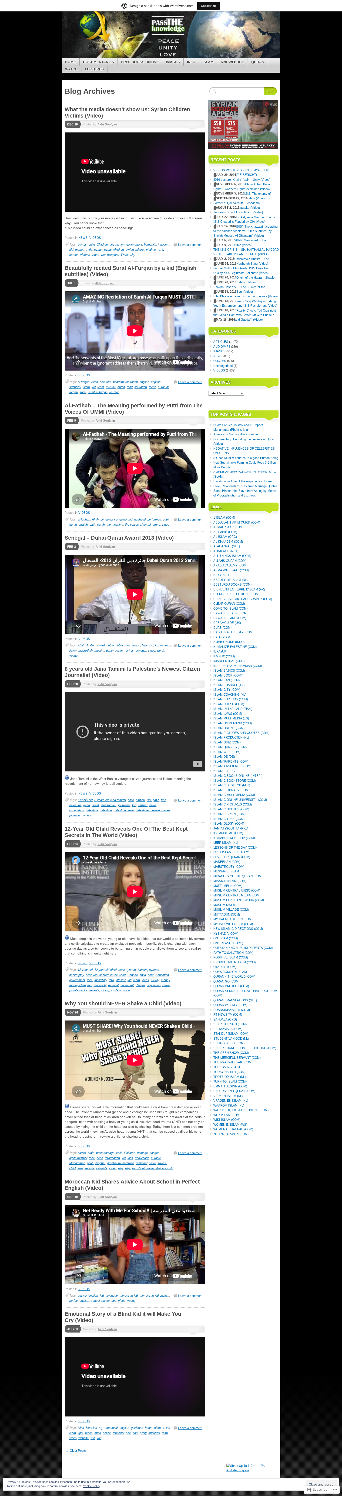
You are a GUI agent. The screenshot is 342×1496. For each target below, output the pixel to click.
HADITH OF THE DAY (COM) (233, 632)
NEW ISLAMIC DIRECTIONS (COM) (238, 928)
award (101, 645)
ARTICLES (220, 342)
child (92, 244)
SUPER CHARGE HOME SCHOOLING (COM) (244, 1048)
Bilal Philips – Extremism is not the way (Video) (245, 296)
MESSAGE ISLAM (226, 871)
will (93, 1438)
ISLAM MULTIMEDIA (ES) (231, 718)
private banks (78, 990)
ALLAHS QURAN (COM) (229, 560)
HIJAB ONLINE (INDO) (229, 642)
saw (80, 1168)
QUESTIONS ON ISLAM (230, 972)
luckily (155, 980)
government (134, 244)
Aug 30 (72, 1329)
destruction (117, 244)
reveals (94, 990)
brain (91, 1153)
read (130, 387)
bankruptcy (76, 975)
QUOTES (219, 361)
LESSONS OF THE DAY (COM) (235, 847)
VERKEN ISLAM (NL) (228, 1096)
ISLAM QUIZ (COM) (227, 742)
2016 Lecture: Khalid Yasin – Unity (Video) (241, 179)
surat (83, 392)
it (163, 1428)
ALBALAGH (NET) (225, 551)
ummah (114, 392)
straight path (87, 524)
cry (101, 1428)
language (112, 1295)
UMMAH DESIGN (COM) (230, 1086)
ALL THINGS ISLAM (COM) (232, 556)
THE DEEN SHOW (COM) (231, 1053)
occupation (76, 810)
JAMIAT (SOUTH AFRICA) (231, 828)
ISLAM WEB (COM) (226, 752)
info (111, 980)
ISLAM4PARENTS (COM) (230, 761)
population (154, 985)
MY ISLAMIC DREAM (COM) (233, 924)
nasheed (140, 519)
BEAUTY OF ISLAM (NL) (230, 580)
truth (165, 1433)
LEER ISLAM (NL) (225, 842)
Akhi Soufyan (107, 124)
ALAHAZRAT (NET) (226, 546)
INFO (191, 62)
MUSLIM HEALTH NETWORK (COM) (238, 900)
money (79, 249)
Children (102, 244)
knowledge (142, 1158)
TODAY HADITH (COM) (229, 1072)
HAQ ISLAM (221, 637)
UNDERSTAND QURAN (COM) (234, 1091)
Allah (94, 382)
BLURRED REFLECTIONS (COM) (236, 594)
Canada (132, 975)
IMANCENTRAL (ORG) (229, 661)
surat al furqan (97, 392)
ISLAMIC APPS (224, 771)
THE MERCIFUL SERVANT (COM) (237, 1057)
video (95, 255)
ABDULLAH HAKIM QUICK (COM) (236, 522)
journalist (124, 805)
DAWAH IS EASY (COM (230, 613)
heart (148, 1428)
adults (82, 1153)
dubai (110, 645)
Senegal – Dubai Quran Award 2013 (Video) (119, 538)
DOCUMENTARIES (98, 62)
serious (89, 1168)
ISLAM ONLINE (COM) (229, 728)
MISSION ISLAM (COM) (229, 881)
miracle (156, 1158)
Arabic (90, 645)
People (140, 985)
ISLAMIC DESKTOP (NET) (231, 785)
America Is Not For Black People (235, 434)
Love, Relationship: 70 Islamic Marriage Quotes (245, 486)
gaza (86, 805)
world (126, 990)
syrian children (114, 249)
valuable (101, 1168)
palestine (106, 810)
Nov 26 (72, 1012)
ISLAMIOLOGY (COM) (228, 823)
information (112, 1158)
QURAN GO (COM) (226, 981)
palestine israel (124, 810)
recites (129, 650)
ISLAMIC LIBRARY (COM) (231, 790)
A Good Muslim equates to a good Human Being (245, 458)
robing (105, 990)
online (107, 1433)
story (143, 1433)
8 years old (85, 800)
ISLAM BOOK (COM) (227, 675)
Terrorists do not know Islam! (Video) (238, 212)
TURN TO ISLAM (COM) (230, 1081)
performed (154, 519)
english (144, 382)
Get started (208, 5)
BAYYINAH (221, 575)
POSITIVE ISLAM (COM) (230, 957)
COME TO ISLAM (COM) (230, 608)
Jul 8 (71, 283)
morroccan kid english (154, 1295)
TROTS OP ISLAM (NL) (229, 1077)
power (166, 985)
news (152, 805)
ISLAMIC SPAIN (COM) (229, 814)
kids (130, 1158)
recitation (140, 387)
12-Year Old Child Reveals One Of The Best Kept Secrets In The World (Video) (126, 832)
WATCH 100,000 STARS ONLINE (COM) (240, 1110)
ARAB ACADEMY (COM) (230, 565)
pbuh (90, 1163)
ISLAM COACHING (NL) (229, 694)
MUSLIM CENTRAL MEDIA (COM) (236, 895)
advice (82, 1295)
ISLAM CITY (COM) (226, 689)
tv (159, 249)
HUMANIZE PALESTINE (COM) (235, 647)
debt (151, 975)
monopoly (100, 985)
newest (143, 805)
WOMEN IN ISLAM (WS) (230, 1124)
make (89, 1433)
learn (100, 387)
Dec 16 (72, 124)
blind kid (91, 1428)
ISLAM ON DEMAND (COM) (232, 723)
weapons (113, 255)
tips (113, 1300)
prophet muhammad (120, 1163)
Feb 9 (71, 420)
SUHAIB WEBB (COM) (229, 1043)
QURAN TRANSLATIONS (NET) (235, 1000)
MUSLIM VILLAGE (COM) (231, 909)
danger (154, 1153)
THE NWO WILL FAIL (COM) (232, 1062)
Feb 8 (71, 546)
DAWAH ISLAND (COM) (229, 618)
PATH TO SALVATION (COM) (233, 953)
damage (142, 1153)
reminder (141, 1163)
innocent (163, 244)
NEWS (82, 237)
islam (86, 387)
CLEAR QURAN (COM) (229, 603)
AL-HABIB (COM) (225, 532)
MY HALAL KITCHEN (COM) (232, 919)
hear (145, 645)
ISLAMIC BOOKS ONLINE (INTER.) (237, 776)
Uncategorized (223, 366)
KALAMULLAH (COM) (228, 833)
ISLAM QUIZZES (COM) (230, 747)
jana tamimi (108, 805)
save (152, 1163)
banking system (148, 970)
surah (101, 524)
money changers (80, 985)
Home (70, 62)
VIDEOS (95, 237)
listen (73, 650)
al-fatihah (84, 519)
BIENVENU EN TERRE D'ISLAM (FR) (239, 589)
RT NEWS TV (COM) (227, 1014)
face (92, 1158)
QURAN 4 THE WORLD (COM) (234, 976)
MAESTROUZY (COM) (228, 866)
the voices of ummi (138, 524)
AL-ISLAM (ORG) (225, 536)
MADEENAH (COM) (226, 862)
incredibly (100, 980)
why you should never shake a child (149, 1168)
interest (121, 980)
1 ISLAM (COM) (224, 517)
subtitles (154, 1433)
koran (159, 645)
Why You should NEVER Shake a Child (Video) (123, 1003)
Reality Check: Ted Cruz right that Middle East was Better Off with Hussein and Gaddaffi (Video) (244, 315)
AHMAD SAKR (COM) (228, 527)
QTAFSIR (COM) (224, 967)
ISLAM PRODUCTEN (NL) (231, 737)
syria (89, 249)
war (103, 255)
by (102, 519)
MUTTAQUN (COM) (226, 914)
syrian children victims (141, 249)
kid (71, 249)
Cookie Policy (91, 1486)
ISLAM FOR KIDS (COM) (230, 699)
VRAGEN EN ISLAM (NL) (230, 1100)
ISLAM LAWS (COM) (227, 713)
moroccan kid (129, 1295)
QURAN (257, 62)
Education (162, 975)
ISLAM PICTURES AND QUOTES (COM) (241, 733)
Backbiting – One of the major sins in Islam (242, 481)
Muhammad (77, 1163)
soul (135, 1433)
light (80, 1433)
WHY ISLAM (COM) (226, 1115)
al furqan (83, 382)
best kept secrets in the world (106, 975)
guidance (111, 519)
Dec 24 (72, 844)
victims (85, 255)
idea (90, 980)
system (116, 990)
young (73, 655)
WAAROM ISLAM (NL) (228, 1105)
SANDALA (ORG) (225, 1019)
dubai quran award (128, 645)
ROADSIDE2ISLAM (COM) (231, 1010)
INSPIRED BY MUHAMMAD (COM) (237, 666)
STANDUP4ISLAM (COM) (230, 1033)
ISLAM (208, 62)
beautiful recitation (125, 382)
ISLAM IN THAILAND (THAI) (232, 709)
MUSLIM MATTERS (227, 905)
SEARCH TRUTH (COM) (230, 1024)
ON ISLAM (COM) (225, 938)
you (99, 1438)
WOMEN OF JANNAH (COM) (233, 1129)
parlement (127, 985)
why (132, 255)
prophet (100, 1163)
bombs (82, 244)
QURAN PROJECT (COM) (231, 986)
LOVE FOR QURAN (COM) (231, 857)
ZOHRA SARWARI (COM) (230, 1134)
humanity (150, 244)
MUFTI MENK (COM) (227, 886)
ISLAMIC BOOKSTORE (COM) (234, 780)
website (83, 1438)
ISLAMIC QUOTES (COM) (231, 809)
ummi (156, 524)
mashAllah (85, 650)
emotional (111, 1428)
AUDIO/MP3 (221, 346)
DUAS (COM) (222, 627)
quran (121, 387)
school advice (100, 1300)
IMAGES (173, 62)
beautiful (105, 382)
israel (95, 805)
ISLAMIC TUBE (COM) (229, 819)
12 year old (85, 970)
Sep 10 (72, 1197)
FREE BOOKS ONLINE (140, 62)
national (113, 985)
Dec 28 (72, 684)
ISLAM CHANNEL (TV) (229, 685)
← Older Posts (76, 1450)
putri (166, 519)
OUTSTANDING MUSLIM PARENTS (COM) (243, 948)
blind (81, 1428)
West (124, 255)
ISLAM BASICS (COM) (229, 670)
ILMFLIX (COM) (224, 656)
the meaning (115, 524)
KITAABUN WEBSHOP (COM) (234, 838)
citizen (140, 800)
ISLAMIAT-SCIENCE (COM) (232, 766)
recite (152, 387)
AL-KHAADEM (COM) (228, 541)
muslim (111, 387)
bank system (127, 970)
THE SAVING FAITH (227, 1067)
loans (145, 980)
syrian (98, 249)
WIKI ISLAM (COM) (226, 1119)
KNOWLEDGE (232, 62)
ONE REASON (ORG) (228, 943)
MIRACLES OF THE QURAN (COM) (237, 876)
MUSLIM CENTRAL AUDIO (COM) (236, 890)
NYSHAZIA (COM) (225, 933)
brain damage (105, 1153)
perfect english (79, 1300)
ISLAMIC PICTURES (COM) (232, 804)
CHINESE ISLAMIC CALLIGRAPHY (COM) (242, 599)
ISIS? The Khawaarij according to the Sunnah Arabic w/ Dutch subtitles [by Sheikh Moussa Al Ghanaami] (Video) (245, 231)
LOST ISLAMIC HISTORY (231, 852)
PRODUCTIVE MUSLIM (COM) (234, 962)
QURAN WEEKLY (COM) (230, 1005)
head (100, 1158)
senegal (141, 650)
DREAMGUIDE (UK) (227, 623)
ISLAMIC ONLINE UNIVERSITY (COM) (240, 800)
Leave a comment (190, 244)
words (161, 650)
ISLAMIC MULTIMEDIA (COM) (234, 795)
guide (123, 519)
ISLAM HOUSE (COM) (228, 704)
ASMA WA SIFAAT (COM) (231, 570)
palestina (92, 810)
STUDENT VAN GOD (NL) (231, 1038)
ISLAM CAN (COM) (226, 680)
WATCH (71, 69)
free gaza (153, 800)
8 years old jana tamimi (110, 800)
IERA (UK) (220, 651)
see (128, 1433)
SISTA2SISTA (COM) (227, 1029)
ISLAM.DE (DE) (224, 756)
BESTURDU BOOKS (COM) (232, 584)
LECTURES (94, 69)
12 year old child (105, 970)
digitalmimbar (78, 1158)
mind (97, 1433)
